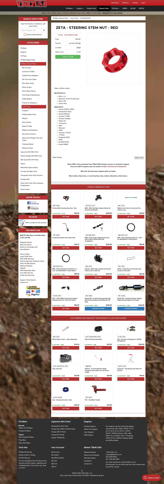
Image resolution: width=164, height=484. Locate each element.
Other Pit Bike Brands (27, 263)
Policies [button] (125, 3)
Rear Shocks (26, 122)
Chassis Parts (104, 8)
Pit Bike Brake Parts (29, 114)
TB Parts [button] (115, 8)
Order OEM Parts (26, 256)
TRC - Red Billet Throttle (92, 400)
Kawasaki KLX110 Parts (59, 426)
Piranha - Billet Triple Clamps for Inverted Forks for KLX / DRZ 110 (98, 269)
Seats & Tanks (27, 126)
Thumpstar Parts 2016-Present (31, 175)
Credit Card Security (27, 275)
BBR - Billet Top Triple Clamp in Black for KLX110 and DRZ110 (98, 209)
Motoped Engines (26, 266)
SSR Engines (88, 435)
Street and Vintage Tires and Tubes (32, 139)
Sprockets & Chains (29, 134)
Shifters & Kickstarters (30, 130)
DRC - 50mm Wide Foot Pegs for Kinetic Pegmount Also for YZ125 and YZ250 (65, 299)
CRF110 (141, 8)
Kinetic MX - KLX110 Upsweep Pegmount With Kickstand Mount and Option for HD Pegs (98, 300)
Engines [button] (80, 8)
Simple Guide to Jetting (27, 455)
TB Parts (24, 56)
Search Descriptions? (34, 34)
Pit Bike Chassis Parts (60, 18)
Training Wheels (27, 144)
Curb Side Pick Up (26, 273)
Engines (23, 52)
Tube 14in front (57, 368)
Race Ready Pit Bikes (26, 437)
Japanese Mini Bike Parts (29, 152)
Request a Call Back (112, 13)
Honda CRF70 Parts (58, 432)
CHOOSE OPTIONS (98, 308)
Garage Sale (25, 179)
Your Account (57, 447)
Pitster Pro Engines (91, 429)
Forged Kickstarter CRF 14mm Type (63, 237)
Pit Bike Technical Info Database (113, 166)
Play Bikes (22, 440)
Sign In (53, 466)
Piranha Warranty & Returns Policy (32, 261)
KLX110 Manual (24, 458)
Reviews (33, 217)
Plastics (24, 118)
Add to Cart (67, 57)
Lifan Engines (89, 432)
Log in (143, 3)
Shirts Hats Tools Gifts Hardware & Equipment (32, 184)
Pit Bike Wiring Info (25, 452)
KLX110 (132, 8)
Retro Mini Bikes (24, 443)
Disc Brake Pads (28, 83)
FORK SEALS (27, 99)
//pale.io (101, 475)
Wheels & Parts (27, 148)
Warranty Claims (26, 245)
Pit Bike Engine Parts (28, 60)
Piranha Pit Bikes (25, 431)
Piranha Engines (90, 426)
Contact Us (24, 282)
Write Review (57, 157)
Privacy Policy (25, 254)
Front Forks (74, 18)
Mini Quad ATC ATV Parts (29, 160)
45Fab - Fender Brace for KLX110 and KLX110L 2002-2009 (129, 269)
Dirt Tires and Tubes (29, 79)
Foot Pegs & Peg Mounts (31, 95)
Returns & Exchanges (91, 455)
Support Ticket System (28, 280)
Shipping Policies (26, 242)
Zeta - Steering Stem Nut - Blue (62, 400)
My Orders (55, 455)
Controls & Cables (28, 71)
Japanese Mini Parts (61, 421)
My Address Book (57, 458)
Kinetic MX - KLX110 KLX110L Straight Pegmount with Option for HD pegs (129, 299)
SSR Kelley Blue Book (27, 270)
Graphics (25, 110)
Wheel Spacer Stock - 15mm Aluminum (64, 339)
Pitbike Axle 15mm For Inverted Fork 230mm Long (129, 209)
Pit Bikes (24, 48)
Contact (135, 3)
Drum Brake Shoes (28, 91)
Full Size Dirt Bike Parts (29, 171)
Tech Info (23, 447)
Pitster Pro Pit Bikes (26, 428)
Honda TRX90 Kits (57, 438)
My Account (55, 452)
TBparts (23, 268)
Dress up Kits (26, 87)
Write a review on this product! (36, 222)
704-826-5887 (96, 13)
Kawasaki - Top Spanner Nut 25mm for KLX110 (129, 369)
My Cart (54, 461)
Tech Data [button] (114, 3)
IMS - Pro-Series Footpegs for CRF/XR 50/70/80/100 (129, 340)
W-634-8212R (85, 18)
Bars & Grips (26, 68)
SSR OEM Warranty (27, 259)
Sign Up (54, 463)
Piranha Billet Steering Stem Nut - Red (64, 208)
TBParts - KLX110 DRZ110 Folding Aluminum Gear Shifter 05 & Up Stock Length (97, 370)
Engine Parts (91, 8)
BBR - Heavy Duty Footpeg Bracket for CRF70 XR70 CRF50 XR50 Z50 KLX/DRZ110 (97, 239)
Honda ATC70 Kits (57, 435)
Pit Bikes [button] (69, 8)
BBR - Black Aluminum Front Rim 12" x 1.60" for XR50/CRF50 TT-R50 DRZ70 (64, 269)
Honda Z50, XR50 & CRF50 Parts (63, 429)
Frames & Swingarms (29, 103)
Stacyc (23, 163)
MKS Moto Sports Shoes (29, 167)
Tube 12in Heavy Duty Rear (93, 339)
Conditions (87, 461)
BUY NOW (65, 216)
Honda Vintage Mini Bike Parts (31, 156)
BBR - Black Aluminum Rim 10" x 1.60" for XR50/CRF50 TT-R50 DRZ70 (129, 238)
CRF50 (124, 8)
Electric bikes (25, 189)
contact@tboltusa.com (73, 13)
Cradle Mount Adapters (30, 75)
